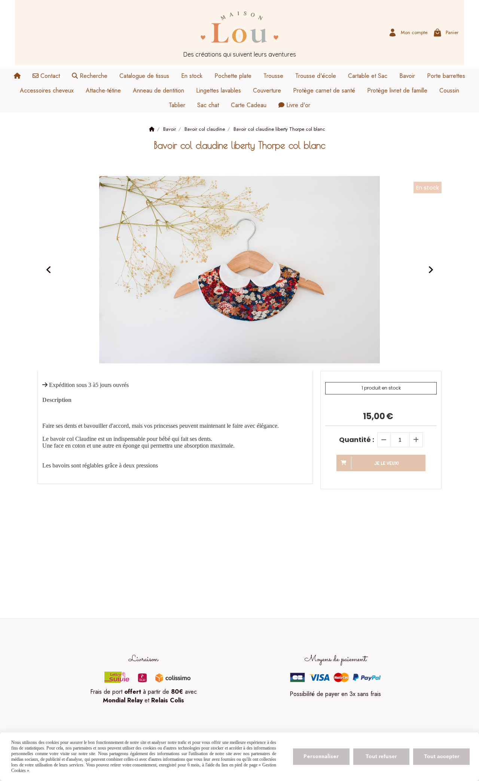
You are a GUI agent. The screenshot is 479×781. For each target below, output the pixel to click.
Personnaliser (321, 756)
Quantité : (356, 439)
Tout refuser (381, 756)
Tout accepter (441, 756)
